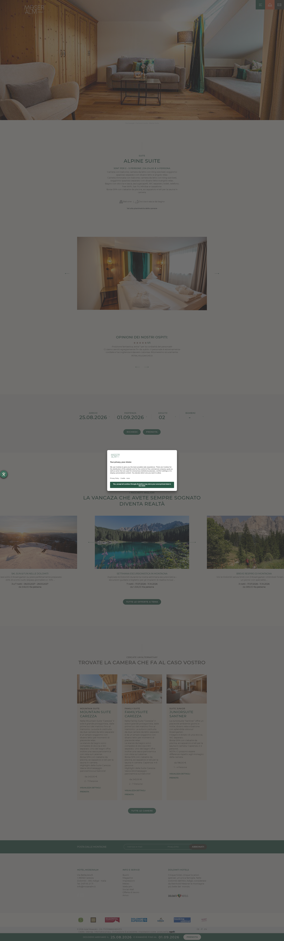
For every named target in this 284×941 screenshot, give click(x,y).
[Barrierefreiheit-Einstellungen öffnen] (3, 474)
